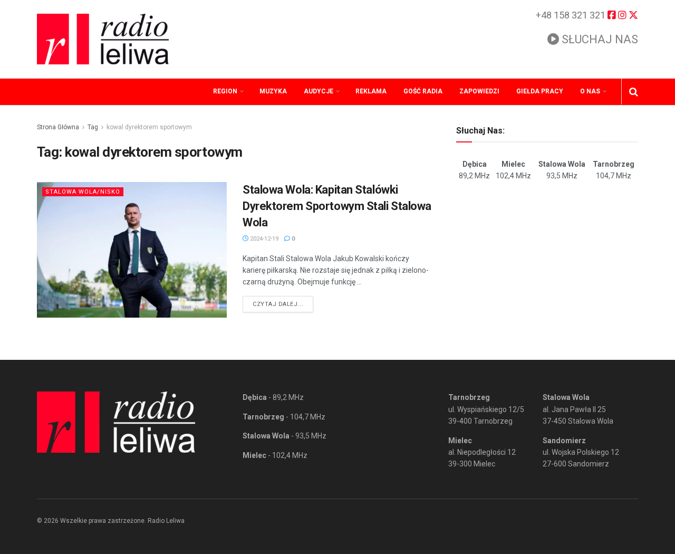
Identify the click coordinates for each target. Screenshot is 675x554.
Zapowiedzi (479, 91)
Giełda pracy (539, 91)
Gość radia (422, 91)
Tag (93, 127)
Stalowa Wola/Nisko (82, 191)
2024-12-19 (263, 238)
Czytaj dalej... (283, 304)
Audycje (318, 91)
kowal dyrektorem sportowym (149, 127)
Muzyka (273, 91)
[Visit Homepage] (103, 39)
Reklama (371, 91)
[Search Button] (633, 92)
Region (225, 91)
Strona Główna (58, 127)
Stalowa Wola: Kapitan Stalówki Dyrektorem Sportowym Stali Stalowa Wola (337, 206)
